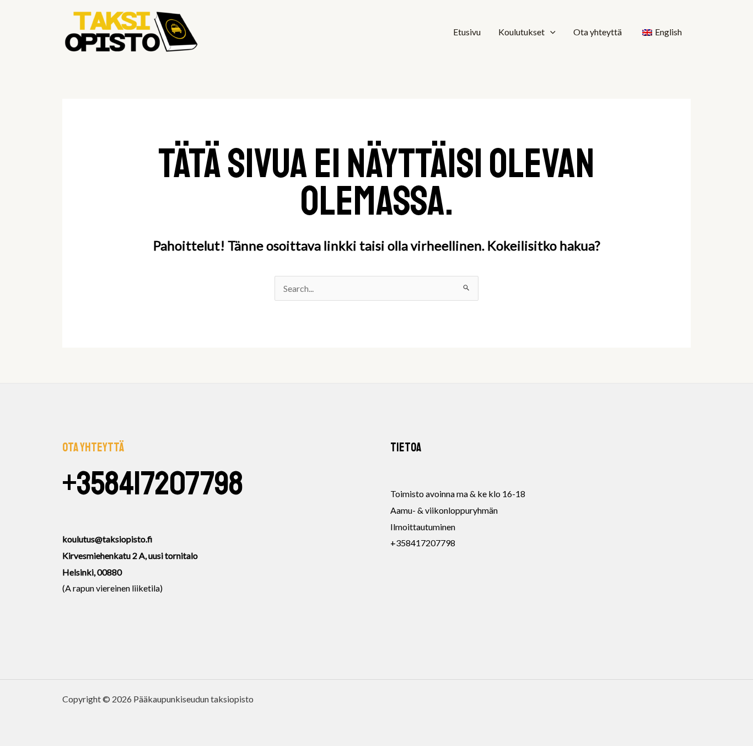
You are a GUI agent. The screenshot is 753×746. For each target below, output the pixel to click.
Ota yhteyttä (597, 31)
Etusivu (467, 31)
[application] (550, 32)
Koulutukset (521, 31)
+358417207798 (152, 483)
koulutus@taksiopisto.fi (107, 539)
